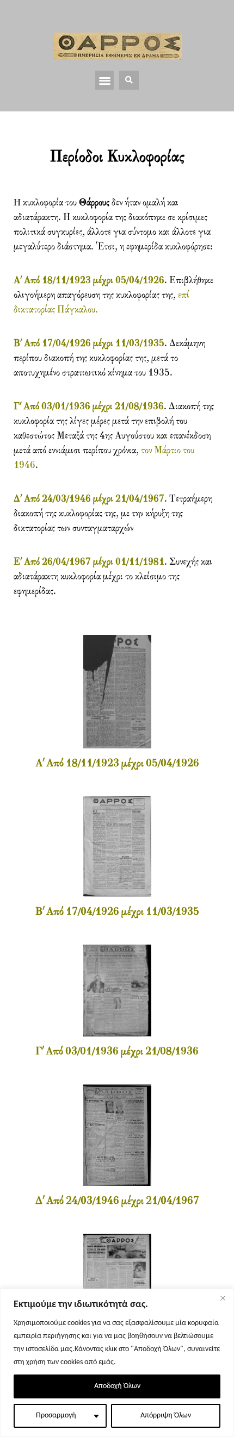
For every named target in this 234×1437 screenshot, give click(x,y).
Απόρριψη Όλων (165, 1415)
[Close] (222, 1297)
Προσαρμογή (56, 1415)
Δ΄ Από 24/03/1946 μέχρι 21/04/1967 (89, 499)
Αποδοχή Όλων (117, 1386)
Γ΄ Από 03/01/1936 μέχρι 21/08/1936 (89, 407)
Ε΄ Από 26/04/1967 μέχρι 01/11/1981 (89, 562)
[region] (117, 1363)
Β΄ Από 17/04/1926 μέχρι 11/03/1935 (89, 344)
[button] (104, 80)
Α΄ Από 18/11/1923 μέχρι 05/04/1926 (89, 281)
